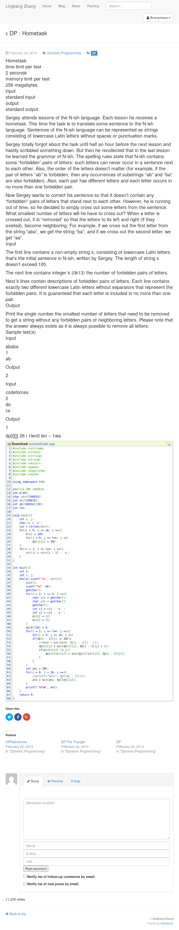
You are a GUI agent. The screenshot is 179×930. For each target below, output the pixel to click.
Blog (62, 6)
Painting (93, 6)
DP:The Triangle (73, 741)
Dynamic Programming (64, 52)
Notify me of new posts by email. (53, 883)
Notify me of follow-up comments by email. (61, 876)
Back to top (17, 913)
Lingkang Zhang (21, 6)
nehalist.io (166, 923)
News (76, 6)
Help (76, 781)
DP (94, 53)
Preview (56, 781)
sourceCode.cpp (42, 444)
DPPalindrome (16, 741)
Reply (34, 781)
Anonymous (159, 17)
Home (47, 6)
